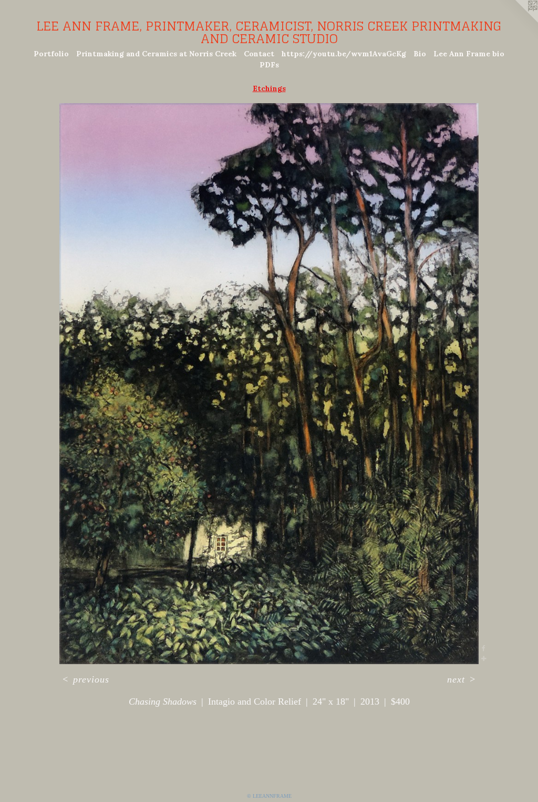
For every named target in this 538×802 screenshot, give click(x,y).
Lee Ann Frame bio (468, 53)
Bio (419, 53)
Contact (259, 53)
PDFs (269, 64)
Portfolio (51, 53)
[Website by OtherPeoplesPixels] (517, 21)
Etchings (269, 88)
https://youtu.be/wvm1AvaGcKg (344, 53)
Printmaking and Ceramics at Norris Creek (156, 53)
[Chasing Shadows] (268, 384)
